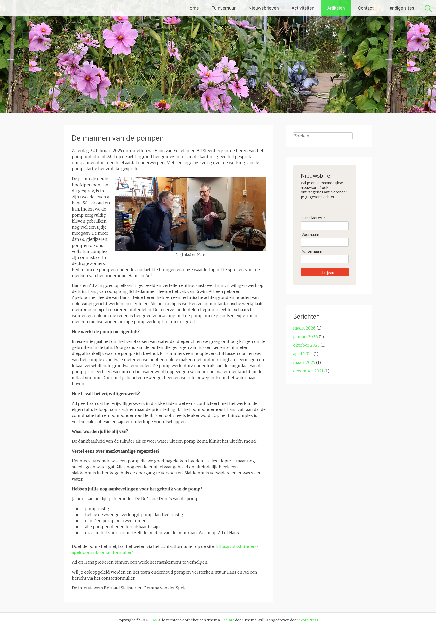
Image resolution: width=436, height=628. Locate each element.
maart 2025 (304, 362)
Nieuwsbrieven (264, 8)
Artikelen (336, 8)
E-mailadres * (313, 217)
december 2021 (308, 370)
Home (192, 8)
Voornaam (310, 234)
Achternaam (312, 251)
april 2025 (303, 353)
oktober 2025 (306, 345)
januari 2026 (305, 336)
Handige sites (400, 8)
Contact (366, 8)
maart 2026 (304, 328)
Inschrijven (324, 272)
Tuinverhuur (224, 8)
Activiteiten (303, 8)
